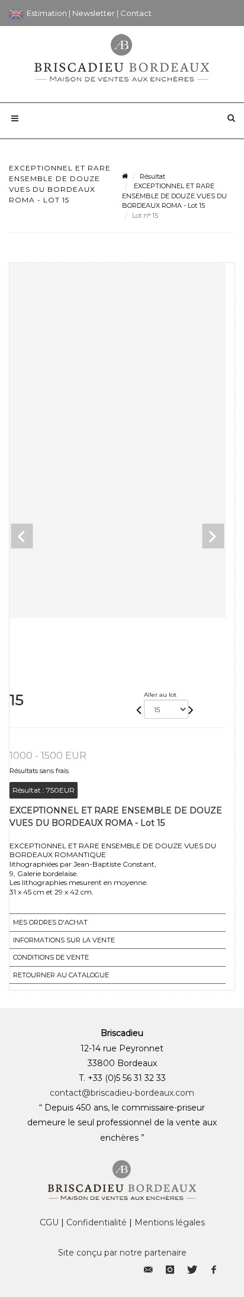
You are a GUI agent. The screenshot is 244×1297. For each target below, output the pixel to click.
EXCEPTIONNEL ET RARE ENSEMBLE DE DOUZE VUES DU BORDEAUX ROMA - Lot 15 (174, 196)
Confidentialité (96, 1222)
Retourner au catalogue (61, 975)
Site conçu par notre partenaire (122, 1252)
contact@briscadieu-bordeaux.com (122, 1092)
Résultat (152, 176)
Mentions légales (169, 1222)
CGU (49, 1222)
